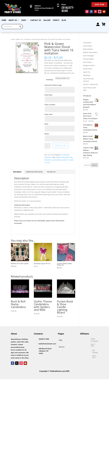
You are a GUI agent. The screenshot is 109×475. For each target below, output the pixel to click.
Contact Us (35, 20)
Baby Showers (88, 49)
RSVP (46, 124)
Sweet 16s (86, 72)
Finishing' (49, 80)
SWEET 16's (19, 39)
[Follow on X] (17, 363)
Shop (23, 20)
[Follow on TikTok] (99, 11)
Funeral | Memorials (90, 84)
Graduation (87, 43)
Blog (64, 20)
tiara (48, 162)
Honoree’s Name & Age (53, 85)
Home (4, 20)
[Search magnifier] (20, 26)
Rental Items (87, 69)
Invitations (27, 39)
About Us (13, 20)
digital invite (60, 157)
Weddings (86, 75)
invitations (48, 160)
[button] (38, 45)
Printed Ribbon (88, 59)
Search (94, 165)
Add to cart (60, 145)
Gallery (47, 20)
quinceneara (57, 160)
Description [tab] (17, 172)
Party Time (48, 114)
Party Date (48, 95)
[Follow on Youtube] (104, 11)
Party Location (49, 105)
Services (62, 347)
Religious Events (89, 65)
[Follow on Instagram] (87, 11)
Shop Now (99, 4)
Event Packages (88, 56)
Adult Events (87, 46)
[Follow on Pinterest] (95, 11)
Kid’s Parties (87, 62)
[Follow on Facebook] (91, 11)
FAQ (60, 340)
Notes (46, 134)
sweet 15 (65, 160)
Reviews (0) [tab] (51, 172)
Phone (63, 5)
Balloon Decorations (90, 52)
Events (56, 20)
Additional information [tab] (34, 172)
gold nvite (69, 157)
